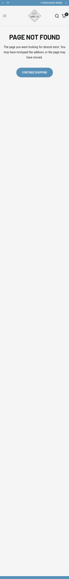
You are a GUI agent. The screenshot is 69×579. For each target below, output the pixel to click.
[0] (63, 16)
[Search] (57, 16)
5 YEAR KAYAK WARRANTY (39, 2)
